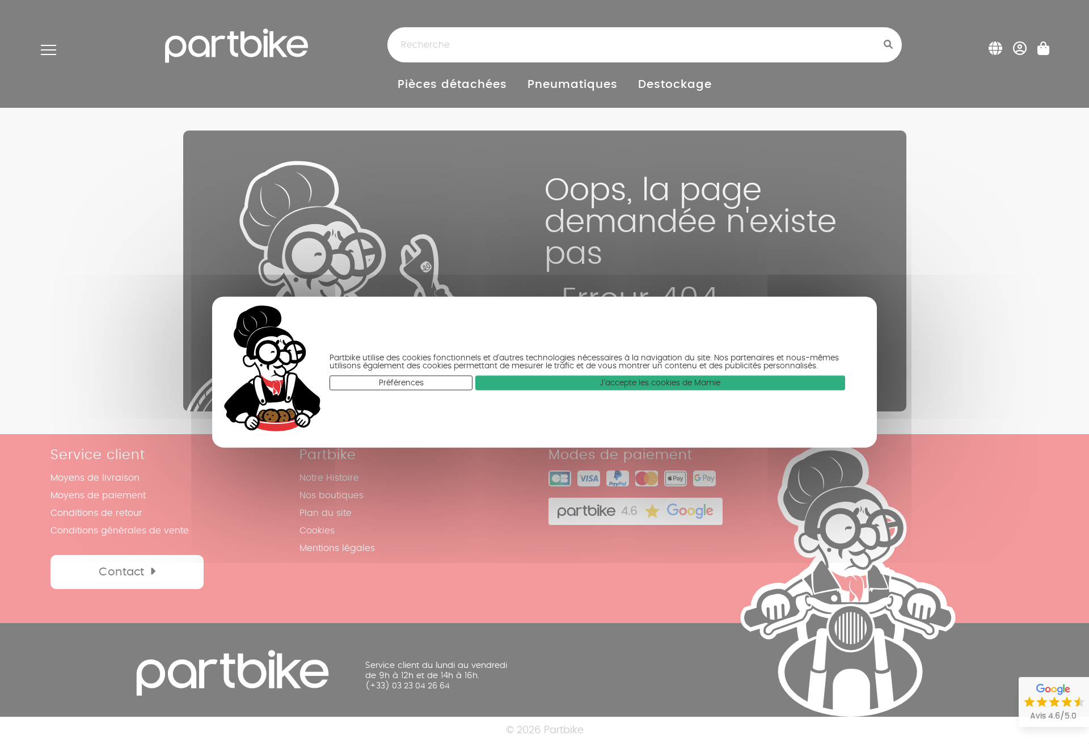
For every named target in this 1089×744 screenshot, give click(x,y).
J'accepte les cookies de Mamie (660, 383)
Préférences (401, 383)
